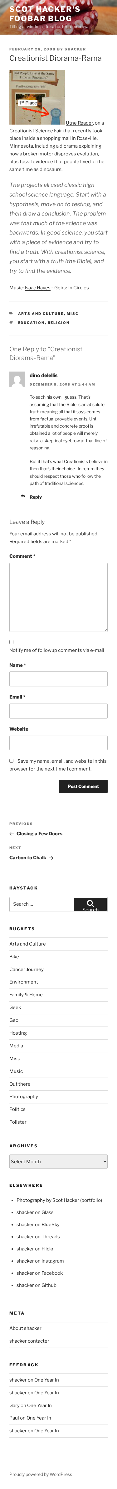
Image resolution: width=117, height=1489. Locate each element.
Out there (20, 1084)
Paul (14, 1418)
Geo (13, 1020)
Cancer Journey (26, 969)
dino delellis (44, 375)
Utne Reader (79, 123)
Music (16, 1071)
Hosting (18, 1033)
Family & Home (26, 995)
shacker (75, 49)
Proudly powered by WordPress (40, 1474)
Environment (23, 982)
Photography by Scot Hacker (48, 1200)
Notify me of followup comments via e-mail (56, 650)
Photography (23, 1096)
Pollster (18, 1122)
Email (17, 697)
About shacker (25, 1328)
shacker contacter (29, 1341)
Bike (14, 957)
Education (31, 322)
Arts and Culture (41, 313)
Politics (17, 1109)
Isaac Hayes (38, 288)
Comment (22, 556)
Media (16, 1046)
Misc (73, 313)
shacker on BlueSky (38, 1224)
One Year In (46, 1380)
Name (17, 665)
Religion (59, 322)
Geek (15, 1007)
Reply (36, 497)
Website (18, 729)
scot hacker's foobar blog (45, 14)
